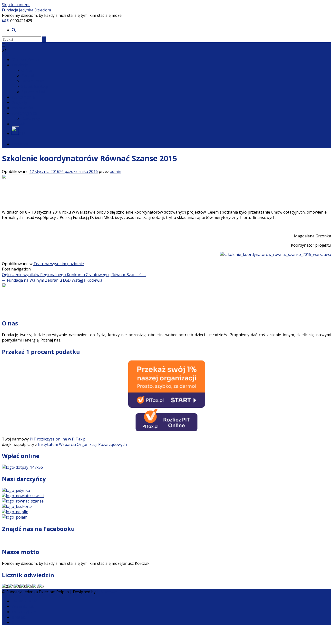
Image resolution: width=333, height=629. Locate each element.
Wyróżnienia (23, 97)
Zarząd (27, 75)
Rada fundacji (33, 81)
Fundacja (20, 65)
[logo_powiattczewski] (23, 495)
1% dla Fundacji (25, 601)
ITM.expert (107, 591)
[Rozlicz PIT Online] (166, 429)
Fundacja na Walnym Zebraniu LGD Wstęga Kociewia (52, 280)
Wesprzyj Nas (24, 113)
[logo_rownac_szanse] (23, 501)
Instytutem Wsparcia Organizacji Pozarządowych (82, 444)
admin (115, 171)
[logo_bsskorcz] (17, 506)
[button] (3, 45)
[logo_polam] (14, 517)
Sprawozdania (34, 91)
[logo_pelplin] (15, 511)
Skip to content (16, 4)
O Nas (27, 70)
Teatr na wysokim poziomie (58, 263)
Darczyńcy (30, 118)
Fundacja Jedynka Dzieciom (26, 10)
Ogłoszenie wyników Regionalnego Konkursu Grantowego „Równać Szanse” (74, 274)
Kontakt (19, 123)
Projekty (19, 102)
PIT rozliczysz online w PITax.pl (58, 439)
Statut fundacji (34, 86)
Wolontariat (23, 107)
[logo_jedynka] (16, 490)
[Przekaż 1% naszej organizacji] (166, 406)
